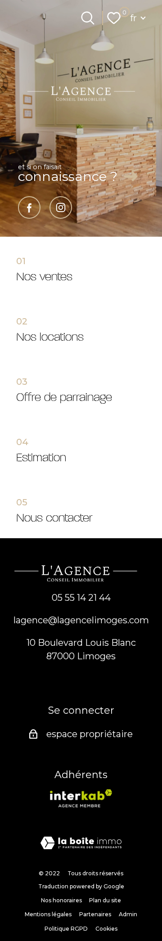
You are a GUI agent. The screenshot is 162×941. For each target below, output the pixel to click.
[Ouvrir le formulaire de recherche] (88, 18)
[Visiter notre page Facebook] (29, 207)
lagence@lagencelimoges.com (81, 620)
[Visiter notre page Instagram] (61, 207)
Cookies (106, 928)
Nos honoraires (61, 900)
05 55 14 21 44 (81, 597)
